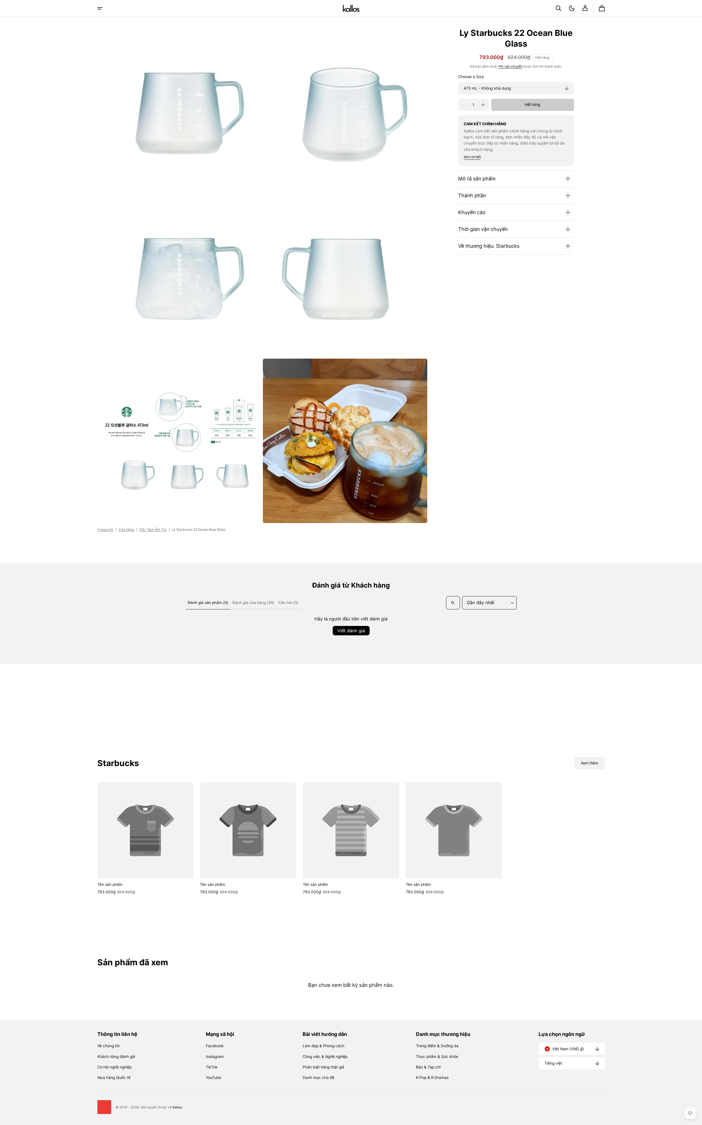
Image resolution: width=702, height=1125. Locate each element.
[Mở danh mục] (100, 8)
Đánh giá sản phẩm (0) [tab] (208, 602)
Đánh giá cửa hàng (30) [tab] (253, 602)
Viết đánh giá (351, 630)
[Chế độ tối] (572, 8)
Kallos (177, 1107)
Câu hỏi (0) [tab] (288, 602)
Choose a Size (471, 76)
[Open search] (453, 602)
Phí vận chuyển (510, 66)
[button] (558, 8)
